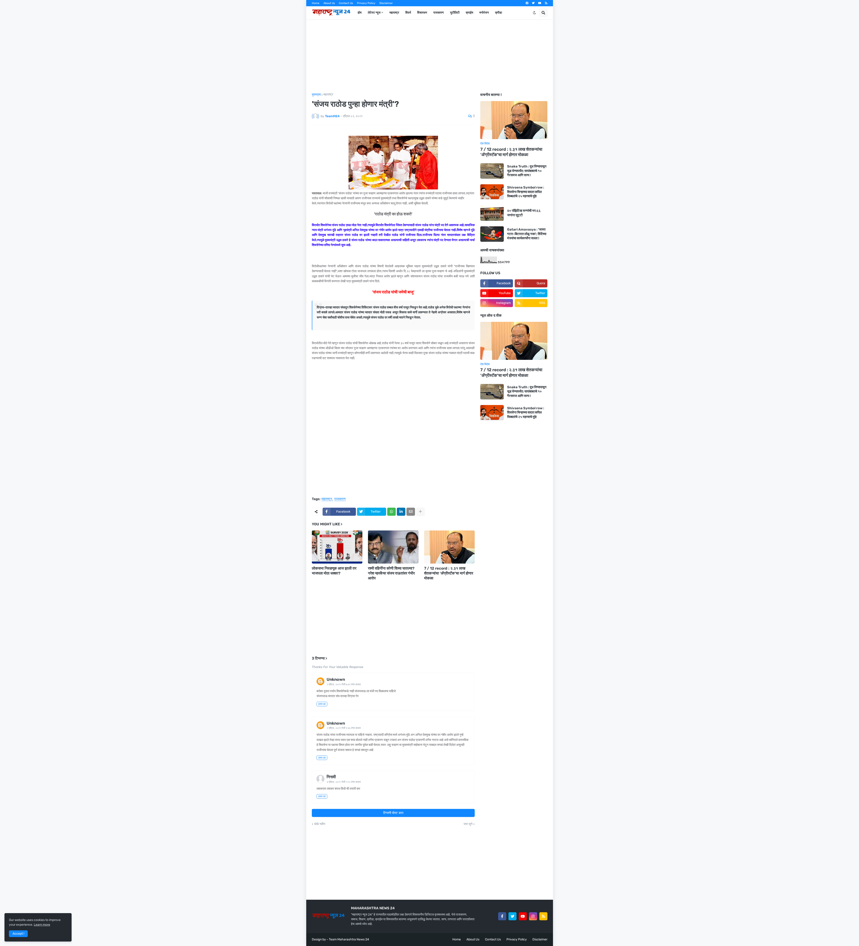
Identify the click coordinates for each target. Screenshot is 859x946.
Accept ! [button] (18, 933)
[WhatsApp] (391, 512)
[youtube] (539, 3)
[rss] (546, 3)
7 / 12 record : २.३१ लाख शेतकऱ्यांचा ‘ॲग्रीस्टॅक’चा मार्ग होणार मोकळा (448, 573)
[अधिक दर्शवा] (420, 512)
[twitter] (533, 3)
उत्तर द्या (322, 704)
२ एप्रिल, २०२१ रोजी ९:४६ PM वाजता (344, 728)
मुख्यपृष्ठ (316, 94)
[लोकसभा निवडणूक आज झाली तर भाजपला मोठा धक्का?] (337, 547)
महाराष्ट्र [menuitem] (394, 13)
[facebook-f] (502, 916)
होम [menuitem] (359, 13)
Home (315, 3)
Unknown (336, 679)
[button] (534, 13)
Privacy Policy (366, 3)
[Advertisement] (429, 56)
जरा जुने (468, 824)
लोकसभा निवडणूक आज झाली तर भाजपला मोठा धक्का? (334, 570)
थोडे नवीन (319, 824)
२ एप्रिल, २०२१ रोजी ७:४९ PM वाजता (344, 684)
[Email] (410, 512)
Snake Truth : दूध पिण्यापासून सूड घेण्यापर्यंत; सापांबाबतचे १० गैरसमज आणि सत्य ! (526, 170)
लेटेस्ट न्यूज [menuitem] (374, 13)
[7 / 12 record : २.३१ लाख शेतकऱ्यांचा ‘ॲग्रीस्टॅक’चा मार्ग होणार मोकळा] (449, 547)
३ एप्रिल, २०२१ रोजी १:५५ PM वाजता (344, 782)
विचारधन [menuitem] (422, 13)
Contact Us (346, 3)
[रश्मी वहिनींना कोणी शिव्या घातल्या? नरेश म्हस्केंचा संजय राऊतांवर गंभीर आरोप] (393, 547)
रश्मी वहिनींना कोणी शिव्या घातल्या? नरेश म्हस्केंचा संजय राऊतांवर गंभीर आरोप (391, 573)
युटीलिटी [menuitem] (454, 13)
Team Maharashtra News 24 (349, 939)
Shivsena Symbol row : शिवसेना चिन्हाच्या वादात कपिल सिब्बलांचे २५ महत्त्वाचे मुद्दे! (525, 191)
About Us (329, 3)
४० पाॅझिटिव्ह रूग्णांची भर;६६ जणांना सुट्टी (524, 213)
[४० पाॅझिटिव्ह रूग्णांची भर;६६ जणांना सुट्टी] (492, 213)
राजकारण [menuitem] (438, 13)
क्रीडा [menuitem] (498, 13)
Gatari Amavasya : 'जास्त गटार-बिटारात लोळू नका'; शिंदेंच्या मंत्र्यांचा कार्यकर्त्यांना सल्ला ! (526, 233)
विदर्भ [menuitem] (408, 13)
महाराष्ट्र (328, 94)
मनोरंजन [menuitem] (484, 13)
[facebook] (527, 3)
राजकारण (340, 499)
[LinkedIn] (401, 512)
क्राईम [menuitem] (469, 13)
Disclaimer (386, 3)
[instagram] (533, 916)
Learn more (42, 925)
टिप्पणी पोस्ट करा (393, 813)
